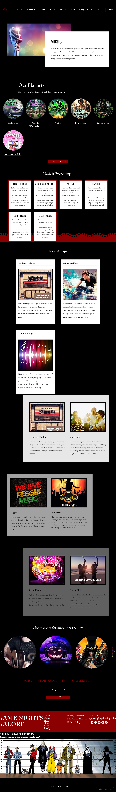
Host (46, 721)
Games (47, 718)
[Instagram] (99, 722)
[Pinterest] (92, 722)
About (47, 716)
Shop (46, 723)
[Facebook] (102, 722)
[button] (6, 9)
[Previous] (10, 113)
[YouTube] (95, 722)
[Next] (106, 113)
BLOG (47, 726)
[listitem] (35, 291)
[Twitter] (106, 722)
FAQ (46, 729)
